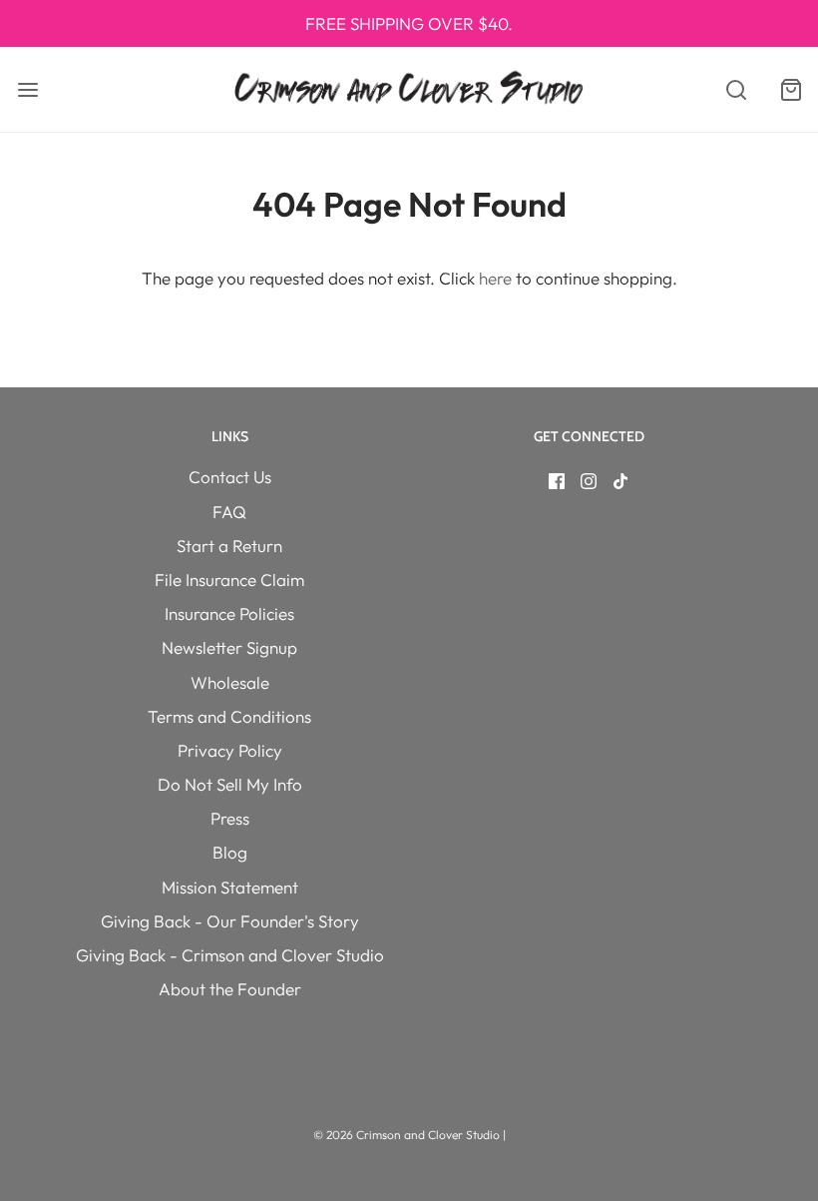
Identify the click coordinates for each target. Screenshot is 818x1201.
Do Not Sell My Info (230, 784)
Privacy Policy (230, 750)
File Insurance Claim (229, 579)
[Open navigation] (27, 89)
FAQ (229, 511)
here (495, 278)
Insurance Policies (229, 613)
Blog (229, 852)
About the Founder (230, 988)
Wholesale (230, 682)
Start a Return (229, 545)
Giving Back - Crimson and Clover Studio (230, 954)
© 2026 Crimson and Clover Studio (408, 1134)
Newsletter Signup (229, 647)
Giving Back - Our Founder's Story (230, 920)
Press (229, 818)
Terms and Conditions (229, 716)
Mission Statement (230, 887)
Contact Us (230, 476)
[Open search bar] (735, 89)
